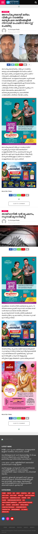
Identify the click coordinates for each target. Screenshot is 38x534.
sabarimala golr (15, 497)
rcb (33, 493)
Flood (4, 500)
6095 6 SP (20, 495)
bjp (29, 493)
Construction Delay (8, 507)
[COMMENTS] (29, 64)
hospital (24, 493)
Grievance (12, 527)
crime (4, 493)
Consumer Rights (21, 507)
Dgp (29, 497)
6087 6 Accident (29, 495)
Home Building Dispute (14, 500)
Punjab (24, 497)
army (18, 493)
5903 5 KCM (5, 497)
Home (5, 527)
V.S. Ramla (24, 509)
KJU (24, 500)
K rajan (8, 504)
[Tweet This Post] (13, 64)
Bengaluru (5, 511)
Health (26, 527)
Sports (32, 527)
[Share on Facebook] (9, 64)
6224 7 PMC (13, 495)
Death (9, 493)
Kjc (3, 504)
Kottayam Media (14, 29)
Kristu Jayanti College (25, 502)
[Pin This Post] (21, 64)
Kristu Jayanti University (9, 502)
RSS (14, 493)
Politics (19, 527)
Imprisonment (16, 509)
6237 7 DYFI (5, 495)
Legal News (15, 504)
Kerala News (24, 504)
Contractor (6, 509)
